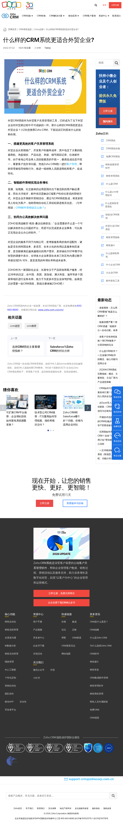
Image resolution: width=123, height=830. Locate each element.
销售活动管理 (11, 653)
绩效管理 (9, 661)
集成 (74, 621)
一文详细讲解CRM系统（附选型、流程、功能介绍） (108, 454)
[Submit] (113, 795)
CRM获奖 (76, 637)
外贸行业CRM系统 (112, 228)
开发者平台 (10, 709)
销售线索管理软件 (112, 166)
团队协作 (9, 693)
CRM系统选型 (25, 29)
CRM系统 (110, 140)
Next (88, 408)
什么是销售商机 (112, 255)
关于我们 (29, 808)
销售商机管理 (96, 693)
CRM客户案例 (89, 16)
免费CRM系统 (113, 156)
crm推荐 (31, 326)
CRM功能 (26, 16)
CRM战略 (94, 629)
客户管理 (72, 164)
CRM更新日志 (68, 645)
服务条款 (96, 808)
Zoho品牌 (39, 29)
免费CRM (94, 709)
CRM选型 (94, 717)
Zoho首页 (18, 808)
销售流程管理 (11, 629)
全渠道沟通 (10, 637)
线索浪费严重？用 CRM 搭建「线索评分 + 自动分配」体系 (108, 326)
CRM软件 (94, 653)
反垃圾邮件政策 (81, 808)
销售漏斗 (110, 245)
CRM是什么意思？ (99, 621)
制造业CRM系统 (112, 216)
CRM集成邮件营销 (99, 677)
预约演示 (108, 121)
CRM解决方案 (55, 16)
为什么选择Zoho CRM (100, 645)
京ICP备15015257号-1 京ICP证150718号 (91, 818)
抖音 (52, 670)
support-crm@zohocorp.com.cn (91, 779)
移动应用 (72, 16)
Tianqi (48, 48)
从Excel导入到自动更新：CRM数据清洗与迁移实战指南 (108, 406)
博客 (64, 637)
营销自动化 (10, 685)
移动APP (9, 701)
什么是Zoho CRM (98, 637)
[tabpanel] (17, 411)
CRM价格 (41, 16)
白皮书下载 (38, 645)
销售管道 (94, 669)
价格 (64, 621)
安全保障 (52, 808)
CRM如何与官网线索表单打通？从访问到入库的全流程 (108, 392)
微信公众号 (38, 670)
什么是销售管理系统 (112, 205)
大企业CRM (112, 272)
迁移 (74, 629)
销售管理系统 (112, 176)
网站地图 (66, 653)
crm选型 (15, 326)
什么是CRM (112, 184)
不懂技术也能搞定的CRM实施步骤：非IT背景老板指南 (107, 421)
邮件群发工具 (112, 280)
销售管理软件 (96, 685)
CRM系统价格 (113, 148)
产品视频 (37, 629)
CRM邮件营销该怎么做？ (30, 207)
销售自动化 (10, 621)
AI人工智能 (10, 669)
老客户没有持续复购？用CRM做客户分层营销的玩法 (107, 340)
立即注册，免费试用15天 (61, 593)
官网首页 (12, 29)
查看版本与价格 (75, 503)
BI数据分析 (10, 645)
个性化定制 (10, 677)
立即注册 (115, 5)
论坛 (64, 629)
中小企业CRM (113, 264)
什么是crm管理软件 (111, 193)
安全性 (23, 701)
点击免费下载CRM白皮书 (61, 602)
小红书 (36, 678)
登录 (105, 5)
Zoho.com (18, 5)
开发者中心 (38, 637)
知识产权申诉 (65, 808)
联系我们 (116, 16)
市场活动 (37, 653)
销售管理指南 (112, 237)
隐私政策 (107, 808)
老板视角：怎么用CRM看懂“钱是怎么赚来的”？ (107, 311)
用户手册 (37, 621)
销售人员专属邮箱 (99, 701)
